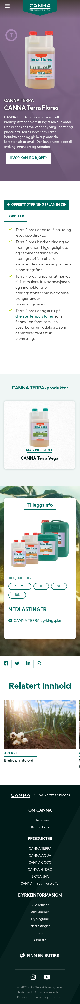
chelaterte (24, 317)
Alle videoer (40, 912)
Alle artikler (40, 905)
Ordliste (40, 940)
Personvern (24, 997)
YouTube (46, 977)
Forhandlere (40, 820)
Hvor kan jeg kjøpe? (28, 158)
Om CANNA (40, 811)
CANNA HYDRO (40, 869)
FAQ (40, 933)
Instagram (33, 977)
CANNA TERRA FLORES (54, 795)
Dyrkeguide (40, 919)
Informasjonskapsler (48, 997)
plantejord (12, 132)
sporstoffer (44, 317)
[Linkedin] (28, 664)
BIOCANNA (40, 876)
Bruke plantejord (18, 761)
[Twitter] (17, 664)
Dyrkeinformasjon (40, 895)
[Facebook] (6, 664)
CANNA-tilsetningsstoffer (40, 883)
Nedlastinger (40, 926)
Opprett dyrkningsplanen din (39, 205)
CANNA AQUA (40, 855)
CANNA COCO (40, 862)
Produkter (40, 839)
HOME (20, 796)
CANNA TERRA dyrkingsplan (38, 621)
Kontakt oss (40, 827)
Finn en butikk (43, 956)
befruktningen (14, 137)
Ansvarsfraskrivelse (46, 992)
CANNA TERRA (40, 848)
